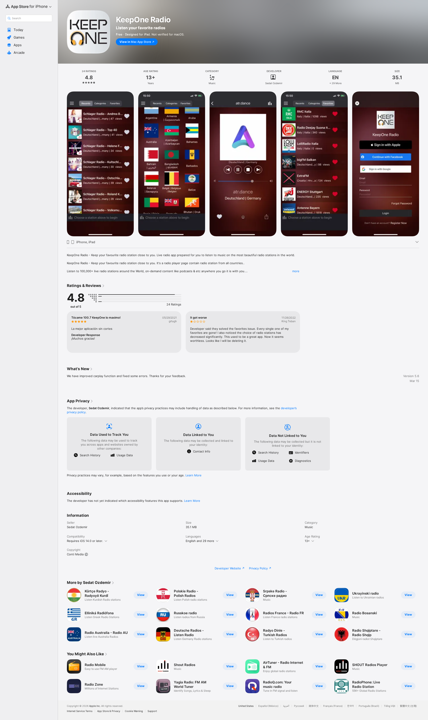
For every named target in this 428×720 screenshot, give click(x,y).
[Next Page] (423, 615)
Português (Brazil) (369, 706)
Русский (299, 706)
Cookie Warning (134, 711)
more (295, 271)
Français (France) (333, 706)
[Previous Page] (62, 615)
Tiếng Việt (389, 706)
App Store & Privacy (108, 711)
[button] (29, 30)
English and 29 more (200, 541)
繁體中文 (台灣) (408, 706)
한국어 (350, 706)
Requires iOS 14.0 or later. (85, 541)
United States (246, 706)
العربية (286, 706)
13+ (307, 541)
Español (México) (268, 706)
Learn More (193, 475)
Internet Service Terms (80, 711)
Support (152, 711)
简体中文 (314, 706)
